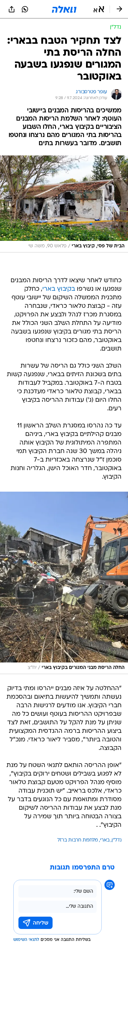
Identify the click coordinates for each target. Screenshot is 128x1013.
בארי (105, 840)
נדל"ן (117, 840)
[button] (99, 9)
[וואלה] (64, 9)
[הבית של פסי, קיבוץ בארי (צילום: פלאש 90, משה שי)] (64, 203)
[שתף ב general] (11, 9)
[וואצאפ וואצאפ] (25, 9)
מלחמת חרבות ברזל (77, 840)
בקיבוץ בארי (58, 289)
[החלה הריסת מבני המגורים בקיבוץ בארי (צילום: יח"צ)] (64, 583)
